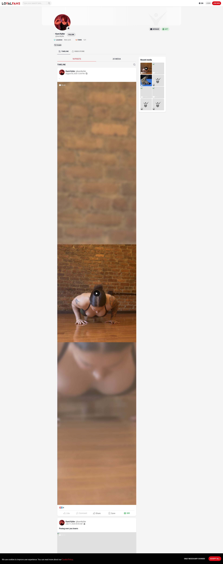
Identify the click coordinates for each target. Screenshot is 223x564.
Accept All (215, 559)
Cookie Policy (67, 559)
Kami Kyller (71, 71)
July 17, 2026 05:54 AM (74, 524)
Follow (71, 34)
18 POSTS (76, 59)
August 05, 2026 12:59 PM (75, 74)
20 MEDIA (117, 59)
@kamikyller (81, 71)
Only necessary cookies (194, 559)
